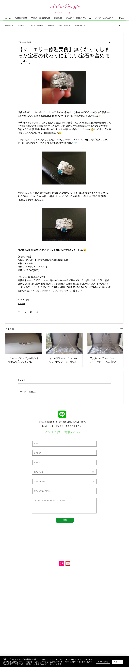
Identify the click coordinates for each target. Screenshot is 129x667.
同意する (117, 661)
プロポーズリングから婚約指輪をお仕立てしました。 (23, 360)
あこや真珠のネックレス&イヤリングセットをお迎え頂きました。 (64, 360)
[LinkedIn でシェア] (31, 312)
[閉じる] (125, 661)
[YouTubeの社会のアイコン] (68, 563)
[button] (78, 18)
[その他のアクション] (109, 42)
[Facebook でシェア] (19, 312)
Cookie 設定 (103, 661)
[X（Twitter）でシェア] (25, 312)
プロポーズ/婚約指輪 (36, 25)
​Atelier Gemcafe (64, 6)
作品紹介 (21, 25)
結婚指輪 (51, 25)
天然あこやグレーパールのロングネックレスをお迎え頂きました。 (105, 360)
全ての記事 (9, 25)
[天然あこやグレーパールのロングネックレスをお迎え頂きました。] (105, 343)
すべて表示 (119, 328)
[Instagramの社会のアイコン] (61, 563)
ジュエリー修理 (64, 25)
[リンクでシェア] (37, 312)
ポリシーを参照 (55, 664)
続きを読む (79, 25)
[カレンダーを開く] (93, 472)
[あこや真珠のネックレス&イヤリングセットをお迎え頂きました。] (64, 343)
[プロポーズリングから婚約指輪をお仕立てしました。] (23, 343)
